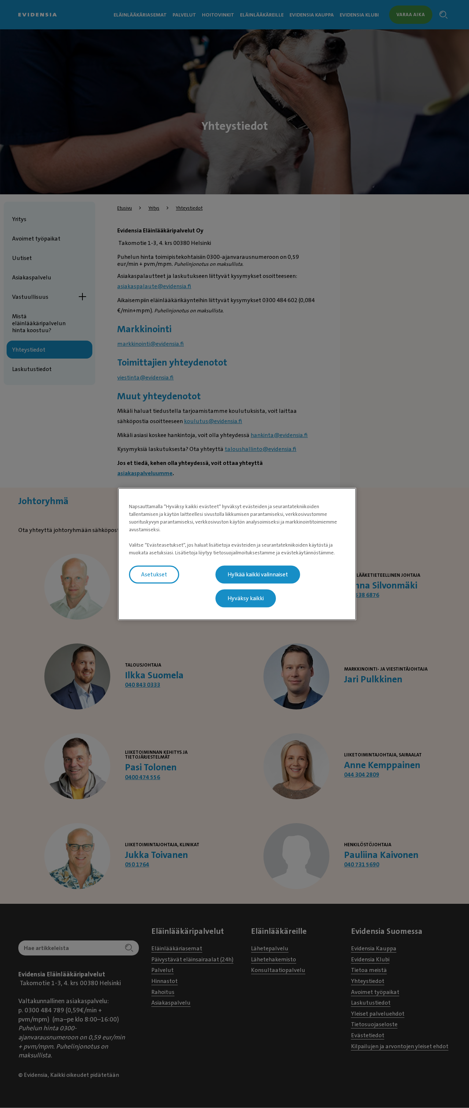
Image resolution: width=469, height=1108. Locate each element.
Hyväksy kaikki (246, 598)
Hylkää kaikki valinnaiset (258, 574)
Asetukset (154, 574)
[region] (237, 554)
